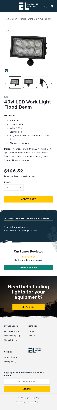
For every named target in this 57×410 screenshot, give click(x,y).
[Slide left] (5, 83)
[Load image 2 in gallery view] (28, 82)
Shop (14, 19)
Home (6, 19)
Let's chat (28, 307)
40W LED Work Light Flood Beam (35, 19)
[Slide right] (52, 83)
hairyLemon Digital (33, 402)
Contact (31, 336)
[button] (5, 6)
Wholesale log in (11, 331)
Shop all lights (10, 340)
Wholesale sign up (12, 336)
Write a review (28, 267)
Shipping (17, 176)
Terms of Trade (10, 357)
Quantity (7, 182)
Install (31, 331)
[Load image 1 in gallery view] (15, 82)
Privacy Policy (10, 362)
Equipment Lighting (31, 398)
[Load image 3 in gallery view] (42, 82)
